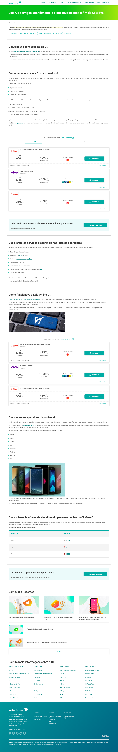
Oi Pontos (88, 691)
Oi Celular (62, 2)
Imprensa (36, 718)
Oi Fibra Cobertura (14, 687)
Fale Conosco (52, 719)
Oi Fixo (36, 687)
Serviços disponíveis (44, 33)
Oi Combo (37, 680)
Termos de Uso (53, 718)
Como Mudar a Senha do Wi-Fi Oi (19, 673)
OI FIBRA (34, 142)
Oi (9, 23)
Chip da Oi (12, 670)
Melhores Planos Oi (14, 677)
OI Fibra (43, 2)
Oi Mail (11, 691)
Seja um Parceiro (68, 718)
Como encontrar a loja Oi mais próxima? (22, 33)
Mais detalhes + (102, 165)
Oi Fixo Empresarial (66, 687)
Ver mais (58, 652)
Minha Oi (37, 677)
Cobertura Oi (38, 670)
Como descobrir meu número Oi (43, 673)
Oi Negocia (37, 691)
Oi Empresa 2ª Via (14, 684)
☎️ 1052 (66, 540)
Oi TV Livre (88, 694)
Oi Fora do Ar (89, 687)
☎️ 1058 (66, 554)
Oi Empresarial (90, 2)
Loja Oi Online (89, 673)
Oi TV (61, 694)
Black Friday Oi (38, 667)
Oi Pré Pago (12, 694)
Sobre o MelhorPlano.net (40, 716)
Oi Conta (62, 680)
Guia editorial (37, 719)
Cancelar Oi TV (64, 667)
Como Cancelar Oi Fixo (92, 670)
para (64, 138)
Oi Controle (88, 680)
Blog (50, 721)
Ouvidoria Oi (89, 698)
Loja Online (58, 33)
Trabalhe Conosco (69, 716)
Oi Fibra (62, 684)
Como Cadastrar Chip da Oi (68, 670)
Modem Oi (63, 677)
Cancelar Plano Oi (90, 667)
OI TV (84, 142)
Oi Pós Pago (38, 694)
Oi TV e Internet (13, 698)
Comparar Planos (95, 225)
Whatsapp (95, 158)
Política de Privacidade (55, 716)
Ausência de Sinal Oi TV (16, 667)
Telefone (68, 33)
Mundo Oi (88, 677)
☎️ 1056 (66, 547)
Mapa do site (52, 723)
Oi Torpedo (37, 698)
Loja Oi (13, 23)
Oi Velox (62, 698)
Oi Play (62, 691)
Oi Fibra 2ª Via (89, 684)
